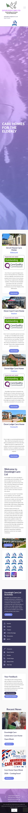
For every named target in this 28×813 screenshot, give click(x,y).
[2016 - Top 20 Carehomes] (20, 568)
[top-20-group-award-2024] (7, 555)
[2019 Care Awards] (14, 574)
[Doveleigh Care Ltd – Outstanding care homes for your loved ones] (11, 7)
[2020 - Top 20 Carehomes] (14, 562)
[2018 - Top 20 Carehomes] (7, 568)
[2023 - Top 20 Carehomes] (14, 555)
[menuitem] (24, 7)
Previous (5, 797)
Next (22, 797)
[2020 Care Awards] (7, 574)
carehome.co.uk (8, 487)
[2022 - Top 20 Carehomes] (20, 555)
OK (14, 810)
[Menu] (24, 7)
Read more (8, 744)
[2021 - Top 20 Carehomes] (7, 562)
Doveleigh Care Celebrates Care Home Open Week (13, 735)
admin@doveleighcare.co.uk (11, 16)
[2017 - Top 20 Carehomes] (14, 568)
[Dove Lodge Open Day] (14, 728)
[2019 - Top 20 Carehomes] (20, 562)
